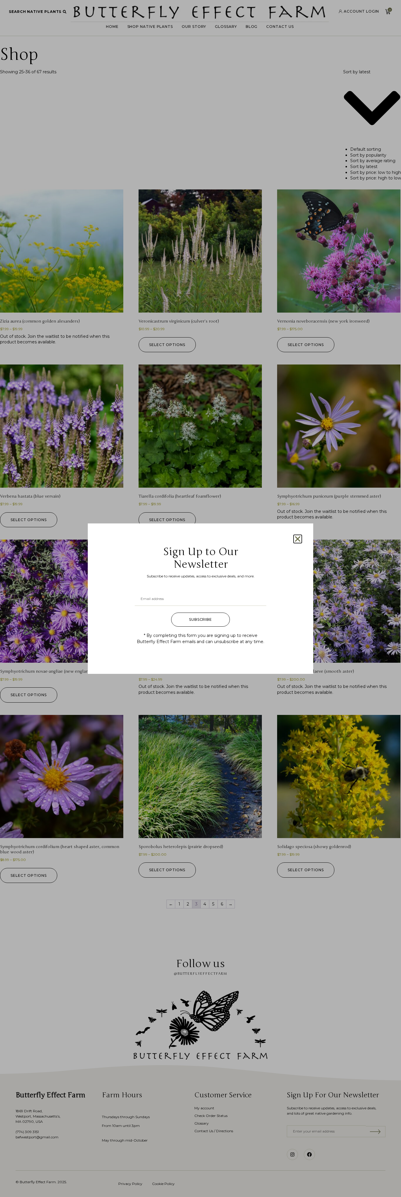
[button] (297, 539)
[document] (200, 598)
